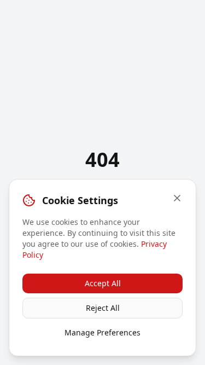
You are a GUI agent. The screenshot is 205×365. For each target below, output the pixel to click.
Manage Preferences (102, 332)
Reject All (103, 308)
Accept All (103, 283)
